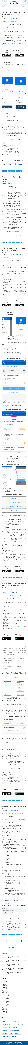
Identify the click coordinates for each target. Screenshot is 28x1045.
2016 (4, 1007)
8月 (6, 998)
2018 (4, 992)
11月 (7, 995)
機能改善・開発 (14, 21)
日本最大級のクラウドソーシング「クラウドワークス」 (14, 1043)
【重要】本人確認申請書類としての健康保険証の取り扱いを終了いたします (14, 973)
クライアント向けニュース (7, 1024)
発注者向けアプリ (15, 1036)
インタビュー (5, 1021)
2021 (4, 988)
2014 (4, 1009)
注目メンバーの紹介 (6, 1036)
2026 (4, 981)
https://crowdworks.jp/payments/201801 (10, 900)
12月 (7, 994)
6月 (6, 1001)
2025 (4, 982)
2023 (4, 985)
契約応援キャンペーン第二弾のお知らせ (13, 806)
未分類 (11, 1033)
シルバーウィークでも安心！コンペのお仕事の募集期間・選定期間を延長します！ (14, 957)
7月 (6, 999)
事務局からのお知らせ (17, 18)
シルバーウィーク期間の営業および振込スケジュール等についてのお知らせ (14, 961)
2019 (4, 991)
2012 (4, 1012)
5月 (6, 1002)
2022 (4, 987)
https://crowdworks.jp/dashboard (18, 842)
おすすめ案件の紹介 (13, 1021)
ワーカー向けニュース (7, 18)
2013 (4, 1011)
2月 (6, 1004)
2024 (4, 984)
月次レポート (5, 1033)
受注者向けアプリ (6, 21)
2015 (4, 1008)
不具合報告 (5, 1027)
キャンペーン (5, 810)
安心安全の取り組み (15, 1030)
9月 (6, 997)
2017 (4, 1005)
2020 (4, 990)
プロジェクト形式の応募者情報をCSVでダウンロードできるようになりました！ (14, 965)
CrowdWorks (13, 1042)
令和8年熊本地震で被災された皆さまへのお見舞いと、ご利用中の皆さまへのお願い (14, 969)
